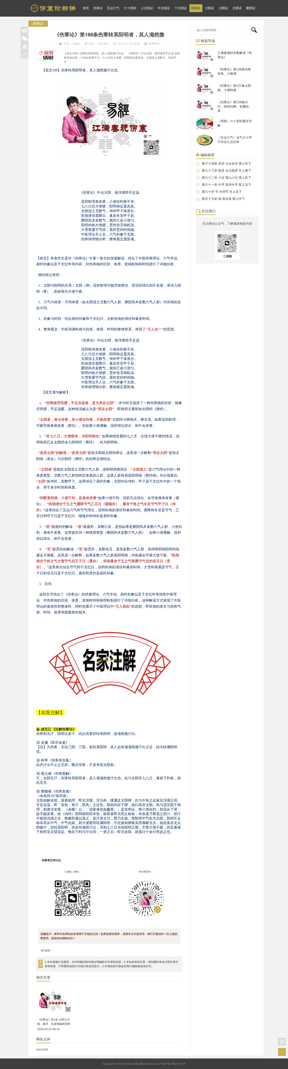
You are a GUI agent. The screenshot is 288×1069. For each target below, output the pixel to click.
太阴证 (237, 8)
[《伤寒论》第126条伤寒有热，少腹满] (205, 76)
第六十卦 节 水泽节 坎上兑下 (222, 191)
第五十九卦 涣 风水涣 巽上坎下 (223, 198)
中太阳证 (164, 8)
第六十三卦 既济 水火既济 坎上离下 (226, 170)
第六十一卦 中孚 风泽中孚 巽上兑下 (226, 184)
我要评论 (154, 43)
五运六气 (113, 8)
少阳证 (209, 8)
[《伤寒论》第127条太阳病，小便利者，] (205, 93)
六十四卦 (130, 8)
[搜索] (254, 30)
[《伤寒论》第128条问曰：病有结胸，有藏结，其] (205, 109)
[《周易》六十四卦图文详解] (205, 128)
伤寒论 (98, 8)
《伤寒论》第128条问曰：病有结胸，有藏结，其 (234, 106)
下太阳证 (180, 8)
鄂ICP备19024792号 (173, 1063)
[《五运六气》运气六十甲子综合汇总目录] (205, 145)
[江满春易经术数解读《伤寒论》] (205, 60)
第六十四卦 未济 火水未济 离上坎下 (226, 163)
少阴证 (223, 8)
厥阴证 (250, 8)
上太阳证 (147, 8)
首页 (86, 8)
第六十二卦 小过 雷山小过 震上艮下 (226, 177)
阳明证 (196, 8)
